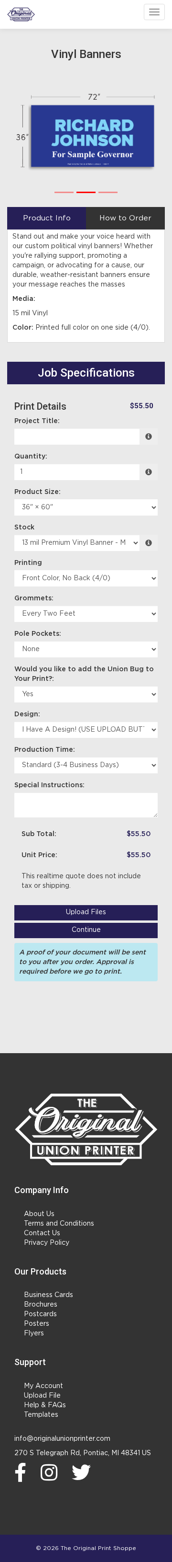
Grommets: (34, 598)
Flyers (34, 1333)
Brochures (40, 1304)
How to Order (125, 218)
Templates (41, 1415)
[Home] (86, 1128)
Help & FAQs (45, 1405)
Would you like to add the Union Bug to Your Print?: (84, 674)
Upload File (42, 1395)
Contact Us (42, 1233)
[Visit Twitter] (84, 1472)
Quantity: (30, 456)
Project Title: (37, 421)
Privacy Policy (46, 1243)
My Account (43, 1386)
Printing (28, 563)
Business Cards (48, 1295)
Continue (86, 930)
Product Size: (37, 492)
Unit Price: (39, 855)
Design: (27, 714)
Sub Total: (39, 834)
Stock (24, 527)
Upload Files (86, 912)
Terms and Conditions (59, 1223)
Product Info (47, 218)
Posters (36, 1324)
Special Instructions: (49, 785)
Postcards (40, 1314)
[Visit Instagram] (51, 1472)
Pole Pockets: (37, 634)
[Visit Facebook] (22, 1472)
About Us (39, 1214)
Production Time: (44, 750)
